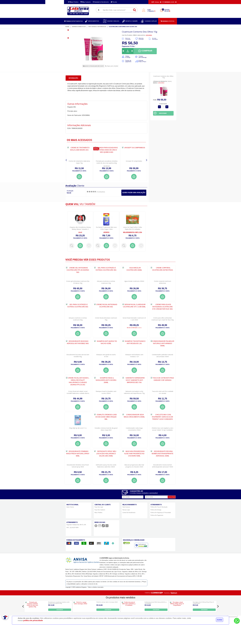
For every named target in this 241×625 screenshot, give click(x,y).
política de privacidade (33, 620)
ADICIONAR (59, 609)
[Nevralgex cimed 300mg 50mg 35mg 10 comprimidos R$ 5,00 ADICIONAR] (177, 610)
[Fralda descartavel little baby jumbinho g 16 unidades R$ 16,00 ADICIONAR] (129, 610)
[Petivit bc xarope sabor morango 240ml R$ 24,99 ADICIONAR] (81, 610)
